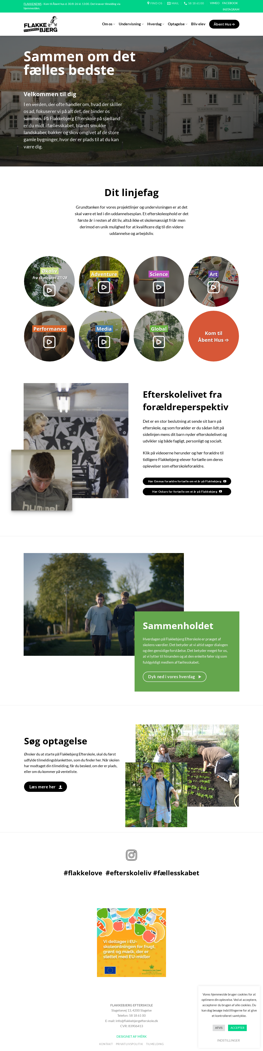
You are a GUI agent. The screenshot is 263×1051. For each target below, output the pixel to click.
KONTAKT (106, 1044)
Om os (107, 24)
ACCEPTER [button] (237, 1027)
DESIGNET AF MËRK (132, 1036)
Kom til (213, 333)
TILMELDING (155, 1044)
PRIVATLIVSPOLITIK (129, 1044)
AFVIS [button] (219, 1027)
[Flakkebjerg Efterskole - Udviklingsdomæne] (40, 24)
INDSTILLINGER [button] (228, 1040)
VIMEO (214, 3)
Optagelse (176, 24)
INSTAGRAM (231, 9)
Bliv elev (198, 24)
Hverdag (154, 24)
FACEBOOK (230, 3)
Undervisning (130, 24)
